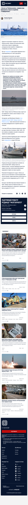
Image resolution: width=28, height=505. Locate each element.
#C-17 (3, 287)
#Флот (5, 15)
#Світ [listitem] (3, 472)
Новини (3, 450)
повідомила (8, 51)
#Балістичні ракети (4, 378)
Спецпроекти (4, 456)
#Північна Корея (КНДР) (9, 380)
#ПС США (10, 288)
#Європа (3, 288)
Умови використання (20, 486)
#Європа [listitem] (3, 476)
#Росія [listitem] (3, 478)
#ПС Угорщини (10, 319)
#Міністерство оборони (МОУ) (19, 410)
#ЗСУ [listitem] (3, 464)
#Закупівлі (12, 410)
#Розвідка (14, 380)
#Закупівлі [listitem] (4, 466)
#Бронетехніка (21, 409)
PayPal (14, 217)
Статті (3, 452)
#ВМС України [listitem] (4, 468)
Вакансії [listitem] (16, 454)
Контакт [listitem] (16, 452)
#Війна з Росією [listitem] (5, 474)
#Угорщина (20, 319)
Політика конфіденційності (6, 486)
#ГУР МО (3, 380)
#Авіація (20, 287)
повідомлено (7, 140)
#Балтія (24, 287)
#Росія (13, 288)
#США (20, 258)
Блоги (3, 454)
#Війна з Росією (21, 378)
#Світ (3, 258)
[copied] (25, 206)
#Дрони (3, 348)
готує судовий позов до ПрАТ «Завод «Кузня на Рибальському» (12, 119)
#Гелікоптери (21, 317)
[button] (25, 3)
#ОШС (20, 348)
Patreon (14, 214)
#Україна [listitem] (3, 470)
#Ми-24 (6, 319)
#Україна (2, 15)
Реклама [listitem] (16, 450)
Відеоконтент (4, 458)
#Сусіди (17, 319)
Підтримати (14, 431)
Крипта (14, 220)
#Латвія (7, 288)
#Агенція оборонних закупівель (6, 409)
